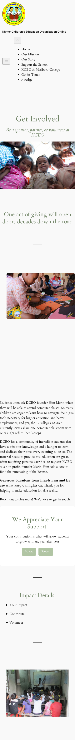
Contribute (17, 614)
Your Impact (18, 605)
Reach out (7, 499)
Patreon (46, 551)
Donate (29, 551)
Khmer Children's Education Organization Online (34, 31)
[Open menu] (6, 61)
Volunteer (16, 622)
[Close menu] (17, 40)
